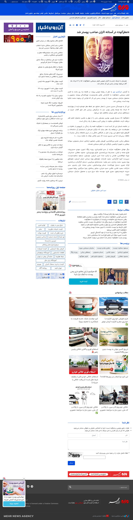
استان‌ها (51, 13)
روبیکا (46, 2)
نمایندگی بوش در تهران (44, 256)
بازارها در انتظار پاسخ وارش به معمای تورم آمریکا (50, 68)
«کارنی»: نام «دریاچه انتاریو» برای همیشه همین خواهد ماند (52, 138)
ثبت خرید (83, 281)
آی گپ (76, 2)
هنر (115, 13)
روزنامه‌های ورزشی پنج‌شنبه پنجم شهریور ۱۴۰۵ (50, 213)
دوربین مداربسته (50, 241)
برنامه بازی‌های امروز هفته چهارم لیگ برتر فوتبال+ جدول (50, 131)
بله (69, 2)
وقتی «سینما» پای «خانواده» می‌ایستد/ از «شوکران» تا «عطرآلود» (105, 219)
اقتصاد (77, 13)
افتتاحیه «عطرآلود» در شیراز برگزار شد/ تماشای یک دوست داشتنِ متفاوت (102, 222)
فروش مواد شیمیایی (57, 249)
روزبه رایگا (74, 252)
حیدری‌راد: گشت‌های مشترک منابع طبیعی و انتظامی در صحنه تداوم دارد (50, 75)
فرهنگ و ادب (121, 13)
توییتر (53, 2)
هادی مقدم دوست (103, 248)
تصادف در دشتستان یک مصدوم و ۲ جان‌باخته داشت (51, 153)
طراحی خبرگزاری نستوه (118, 516)
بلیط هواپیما (60, 256)
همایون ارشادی (123, 252)
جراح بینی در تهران (57, 225)
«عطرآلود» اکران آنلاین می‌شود (117, 230)
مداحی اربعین (41, 237)
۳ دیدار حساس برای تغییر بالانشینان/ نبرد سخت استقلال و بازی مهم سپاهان (50, 117)
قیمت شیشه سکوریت (55, 229)
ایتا (40, 2)
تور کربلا (61, 237)
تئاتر (99, 18)
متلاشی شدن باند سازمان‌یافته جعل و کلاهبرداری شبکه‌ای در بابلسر (50, 53)
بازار (73, 13)
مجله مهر (36, 13)
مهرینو (39, 264)
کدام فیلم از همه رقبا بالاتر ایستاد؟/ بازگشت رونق (110, 214)
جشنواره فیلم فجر (97, 256)
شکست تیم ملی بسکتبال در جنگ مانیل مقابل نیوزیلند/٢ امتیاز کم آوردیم (49, 61)
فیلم (41, 13)
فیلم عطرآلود (83, 256)
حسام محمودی (98, 252)
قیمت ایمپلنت (42, 249)
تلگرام (91, 2)
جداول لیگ (25, 2)
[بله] (28, 487)
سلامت (87, 13)
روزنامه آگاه (43, 268)
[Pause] (101, 282)
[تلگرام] (32, 487)
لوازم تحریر (41, 225)
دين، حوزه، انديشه (107, 13)
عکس (46, 13)
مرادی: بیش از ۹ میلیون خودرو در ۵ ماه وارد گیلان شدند (49, 96)
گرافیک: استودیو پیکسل (99, 516)
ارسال (71, 463)
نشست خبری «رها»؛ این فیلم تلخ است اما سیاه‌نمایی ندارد (107, 235)
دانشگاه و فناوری (95, 13)
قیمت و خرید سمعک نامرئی (54, 264)
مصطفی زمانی (85, 252)
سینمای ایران (116, 18)
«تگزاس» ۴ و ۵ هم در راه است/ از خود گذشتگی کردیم (109, 232)
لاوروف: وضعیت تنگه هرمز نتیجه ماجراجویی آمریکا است (52, 104)
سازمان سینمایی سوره (86, 248)
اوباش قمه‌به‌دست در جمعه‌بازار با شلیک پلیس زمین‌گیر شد (49, 124)
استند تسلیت (52, 237)
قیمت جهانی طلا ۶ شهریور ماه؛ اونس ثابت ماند (50, 82)
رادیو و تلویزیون (92, 18)
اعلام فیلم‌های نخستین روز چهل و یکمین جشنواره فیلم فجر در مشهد (104, 224)
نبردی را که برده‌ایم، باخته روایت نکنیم (50, 180)
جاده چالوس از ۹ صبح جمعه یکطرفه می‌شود (51, 160)
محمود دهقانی (123, 256)
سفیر (40, 229)
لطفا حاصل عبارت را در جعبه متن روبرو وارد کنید (112, 453)
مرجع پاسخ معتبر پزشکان (50, 244)
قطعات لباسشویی (58, 252)
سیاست (63, 13)
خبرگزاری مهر (117, 92)
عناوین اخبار (125, 18)
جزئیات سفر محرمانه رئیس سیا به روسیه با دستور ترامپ (51, 167)
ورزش (69, 13)
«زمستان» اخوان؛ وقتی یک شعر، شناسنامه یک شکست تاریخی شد (52, 174)
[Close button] (24, 478)
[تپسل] (70, 265)
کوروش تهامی (110, 256)
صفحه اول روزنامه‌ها (56, 187)
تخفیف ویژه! (14, 503)
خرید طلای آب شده (57, 233)
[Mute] (105, 282)
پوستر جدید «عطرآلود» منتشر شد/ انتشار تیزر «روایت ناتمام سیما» (105, 238)
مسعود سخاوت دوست (120, 248)
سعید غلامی (110, 252)
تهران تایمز (58, 268)
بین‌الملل (57, 13)
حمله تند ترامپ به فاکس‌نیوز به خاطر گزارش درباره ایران (50, 146)
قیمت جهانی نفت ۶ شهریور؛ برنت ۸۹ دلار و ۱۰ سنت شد (50, 89)
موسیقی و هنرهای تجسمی (77, 18)
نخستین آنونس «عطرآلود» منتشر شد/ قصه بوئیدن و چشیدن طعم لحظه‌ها (102, 217)
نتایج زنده (34, 2)
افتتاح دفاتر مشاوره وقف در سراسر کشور (49, 41)
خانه (127, 13)
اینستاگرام (62, 2)
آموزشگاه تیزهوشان (43, 252)
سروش (84, 2)
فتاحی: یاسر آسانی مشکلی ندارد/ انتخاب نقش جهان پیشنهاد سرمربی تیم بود (49, 46)
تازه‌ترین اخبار (59, 36)
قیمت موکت (42, 233)
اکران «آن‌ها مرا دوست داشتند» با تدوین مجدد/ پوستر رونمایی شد (104, 227)
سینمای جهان (106, 18)
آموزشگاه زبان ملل (50, 260)
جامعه (82, 13)
